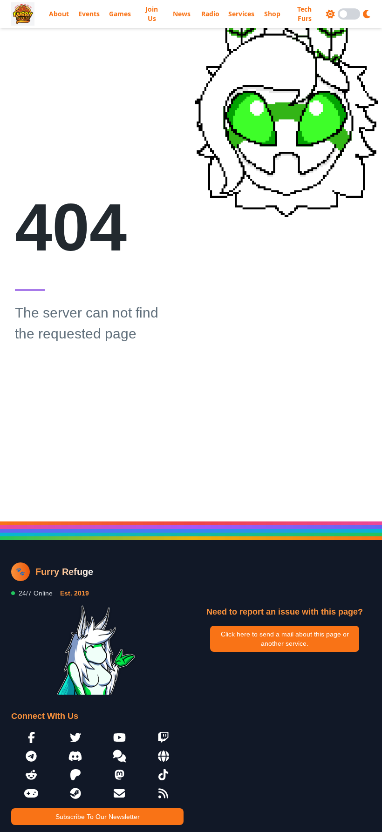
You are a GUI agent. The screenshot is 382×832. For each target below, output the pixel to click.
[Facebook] (31, 737)
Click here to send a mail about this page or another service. (285, 638)
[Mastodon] (119, 774)
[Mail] (119, 793)
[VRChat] (31, 793)
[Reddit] (31, 774)
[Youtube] (119, 737)
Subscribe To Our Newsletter (97, 816)
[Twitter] (75, 737)
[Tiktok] (163, 774)
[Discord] (75, 756)
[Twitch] (163, 737)
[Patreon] (75, 774)
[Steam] (75, 793)
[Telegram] (31, 756)
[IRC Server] (163, 756)
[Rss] (163, 793)
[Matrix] (119, 756)
